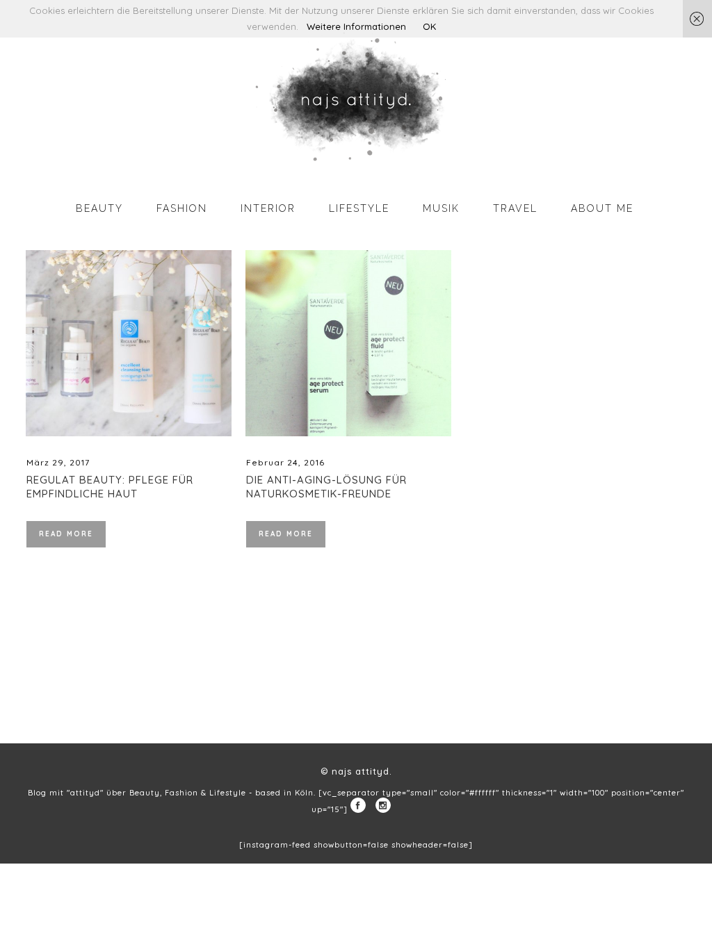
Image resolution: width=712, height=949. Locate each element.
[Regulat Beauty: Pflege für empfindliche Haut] (129, 343)
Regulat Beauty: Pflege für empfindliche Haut (109, 486)
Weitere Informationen (356, 26)
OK (429, 26)
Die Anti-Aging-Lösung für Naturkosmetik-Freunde (326, 486)
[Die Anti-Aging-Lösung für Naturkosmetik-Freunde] (348, 343)
